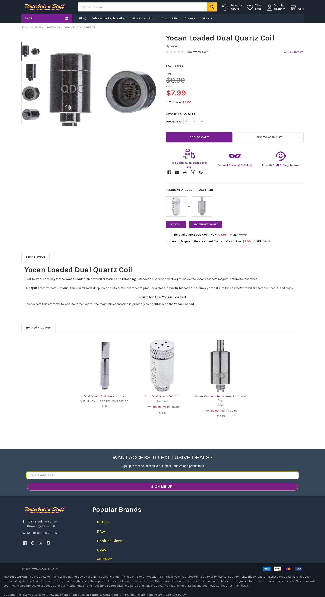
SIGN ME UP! (162, 486)
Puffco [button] (103, 522)
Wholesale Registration (108, 18)
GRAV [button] (101, 550)
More (206, 18)
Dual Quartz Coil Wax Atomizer (104, 396)
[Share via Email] (177, 172)
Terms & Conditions (104, 594)
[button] (269, 137)
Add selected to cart (206, 224)
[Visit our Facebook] (24, 543)
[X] (40, 543)
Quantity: (173, 121)
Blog (82, 18)
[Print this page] (185, 172)
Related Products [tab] (38, 327)
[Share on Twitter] (193, 172)
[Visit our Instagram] (48, 543)
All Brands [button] (104, 559)
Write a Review (294, 51)
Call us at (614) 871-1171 (43, 533)
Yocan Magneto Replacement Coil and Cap (220, 398)
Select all (176, 224)
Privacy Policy (69, 594)
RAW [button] (101, 531)
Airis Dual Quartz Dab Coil (162, 396)
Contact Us (170, 18)
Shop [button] (28, 18)
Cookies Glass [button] (109, 540)
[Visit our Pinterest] (32, 543)
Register (279, 8)
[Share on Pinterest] (200, 172)
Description (35, 257)
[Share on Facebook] (169, 172)
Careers (190, 18)
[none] (102, 89)
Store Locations (143, 18)
